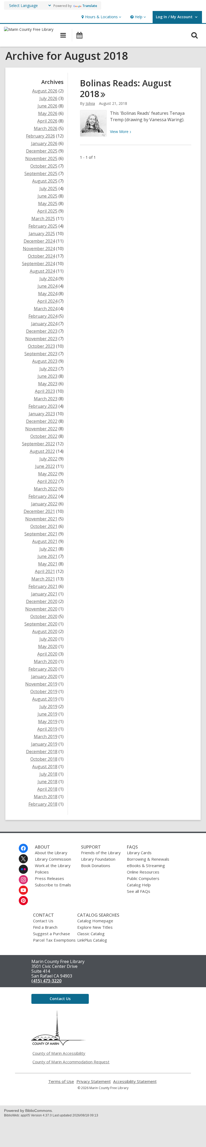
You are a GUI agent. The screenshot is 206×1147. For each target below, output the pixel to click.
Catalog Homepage (95, 920)
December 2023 (41, 331)
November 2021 (41, 519)
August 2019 (44, 699)
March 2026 (45, 128)
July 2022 (48, 459)
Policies (42, 872)
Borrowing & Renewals (148, 859)
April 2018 (47, 789)
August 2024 (42, 271)
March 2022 (45, 489)
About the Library (51, 852)
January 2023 (42, 414)
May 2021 (47, 564)
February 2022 (42, 496)
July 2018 (48, 774)
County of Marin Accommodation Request (70, 1061)
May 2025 (47, 203)
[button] (101, 17)
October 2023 (41, 346)
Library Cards (139, 852)
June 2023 (47, 376)
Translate (89, 5)
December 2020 (41, 601)
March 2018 (45, 797)
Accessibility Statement (135, 1081)
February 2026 (40, 136)
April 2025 (47, 211)
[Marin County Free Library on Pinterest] (23, 900)
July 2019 (48, 706)
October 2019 (43, 691)
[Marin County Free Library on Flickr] (23, 869)
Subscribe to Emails (53, 884)
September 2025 (40, 173)
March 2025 (43, 218)
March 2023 (45, 399)
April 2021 (45, 571)
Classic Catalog (91, 933)
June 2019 (47, 714)
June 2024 (47, 286)
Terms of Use (61, 1081)
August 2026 (44, 91)
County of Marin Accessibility (58, 1053)
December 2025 (41, 151)
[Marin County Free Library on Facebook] (23, 848)
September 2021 (40, 534)
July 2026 (48, 98)
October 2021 (43, 526)
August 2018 (44, 766)
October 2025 (43, 166)
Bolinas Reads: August (125, 88)
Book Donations (95, 865)
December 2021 (39, 511)
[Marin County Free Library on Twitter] (23, 858)
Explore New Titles (95, 927)
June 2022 (45, 466)
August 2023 (44, 361)
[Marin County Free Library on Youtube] (23, 890)
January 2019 (44, 744)
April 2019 (47, 729)
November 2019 (41, 684)
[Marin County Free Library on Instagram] (23, 879)
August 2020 (44, 631)
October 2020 (43, 616)
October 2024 (41, 256)
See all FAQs (138, 891)
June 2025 (47, 196)
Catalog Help (139, 884)
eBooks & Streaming (146, 865)
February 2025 (42, 226)
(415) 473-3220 (46, 981)
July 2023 (48, 369)
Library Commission (53, 859)
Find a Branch (45, 927)
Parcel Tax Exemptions (54, 940)
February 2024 (42, 316)
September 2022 (38, 444)
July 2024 (48, 279)
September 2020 (40, 624)
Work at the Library (53, 865)
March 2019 (45, 736)
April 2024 (47, 301)
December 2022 (41, 421)
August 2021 (44, 541)
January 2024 (44, 324)
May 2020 (47, 646)
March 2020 (45, 661)
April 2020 (47, 654)
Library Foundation (98, 859)
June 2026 (47, 106)
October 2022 (43, 436)
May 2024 (47, 294)
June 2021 (47, 556)
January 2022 (44, 504)
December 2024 (39, 241)
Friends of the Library (101, 852)
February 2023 (42, 406)
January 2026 (44, 143)
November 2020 (41, 609)
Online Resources (143, 872)
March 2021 (43, 579)
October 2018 (43, 759)
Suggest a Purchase (51, 933)
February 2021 (42, 586)
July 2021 (48, 549)
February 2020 (42, 669)
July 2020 (48, 639)
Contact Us (43, 920)
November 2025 (41, 158)
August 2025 (44, 181)
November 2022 (41, 429)
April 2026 (47, 121)
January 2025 (42, 233)
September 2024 (38, 264)
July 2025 (48, 188)
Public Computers (143, 878)
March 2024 (45, 309)
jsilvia (90, 103)
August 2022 (42, 451)
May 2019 (47, 721)
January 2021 (44, 594)
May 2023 (47, 384)
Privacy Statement (93, 1081)
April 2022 (47, 481)
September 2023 (40, 354)
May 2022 (47, 474)
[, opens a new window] (58, 1044)
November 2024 (39, 248)
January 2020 (44, 676)
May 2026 (47, 113)
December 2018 (41, 751)
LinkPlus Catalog (92, 940)
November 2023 (41, 339)
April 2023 (45, 391)
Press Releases (49, 878)
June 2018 (47, 782)
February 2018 (42, 804)
